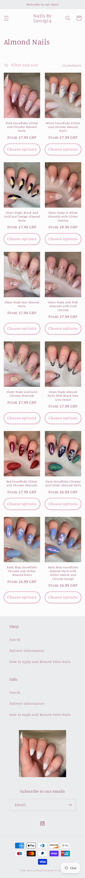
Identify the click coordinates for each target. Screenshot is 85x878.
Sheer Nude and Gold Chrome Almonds (22, 393)
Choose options (22, 149)
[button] (6, 18)
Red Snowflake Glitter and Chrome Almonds (22, 483)
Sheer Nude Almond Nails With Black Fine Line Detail (63, 395)
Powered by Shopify (55, 870)
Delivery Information (26, 651)
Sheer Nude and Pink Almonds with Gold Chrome (63, 306)
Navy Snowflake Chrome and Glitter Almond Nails (63, 483)
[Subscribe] (69, 805)
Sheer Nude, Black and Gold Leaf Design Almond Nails (22, 216)
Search (15, 639)
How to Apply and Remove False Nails (40, 662)
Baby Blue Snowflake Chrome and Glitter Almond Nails (22, 571)
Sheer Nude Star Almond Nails (21, 304)
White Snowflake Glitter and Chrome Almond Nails (63, 127)
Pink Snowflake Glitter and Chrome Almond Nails (22, 127)
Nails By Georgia (36, 870)
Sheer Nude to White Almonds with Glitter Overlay (63, 216)
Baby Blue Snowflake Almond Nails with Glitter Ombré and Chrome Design (63, 573)
